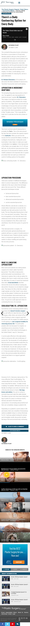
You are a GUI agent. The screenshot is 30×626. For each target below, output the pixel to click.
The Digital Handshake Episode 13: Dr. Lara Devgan (19, 592)
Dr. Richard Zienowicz (8, 79)
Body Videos (24, 9)
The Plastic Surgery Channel (10, 9)
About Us (20, 612)
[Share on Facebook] (2, 624)
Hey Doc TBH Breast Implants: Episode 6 (19, 584)
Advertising (4, 614)
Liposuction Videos (8, 11)
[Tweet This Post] (7, 624)
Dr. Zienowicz (21, 97)
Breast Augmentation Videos (9, 612)
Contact (10, 614)
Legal (13, 614)
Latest (15, 569)
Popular (7, 569)
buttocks (8, 135)
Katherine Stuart (14, 45)
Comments (24, 569)
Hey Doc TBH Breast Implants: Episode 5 (19, 599)
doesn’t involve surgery (17, 311)
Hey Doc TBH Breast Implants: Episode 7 (19, 577)
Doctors (26, 612)
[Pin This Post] (12, 624)
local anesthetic (13, 282)
